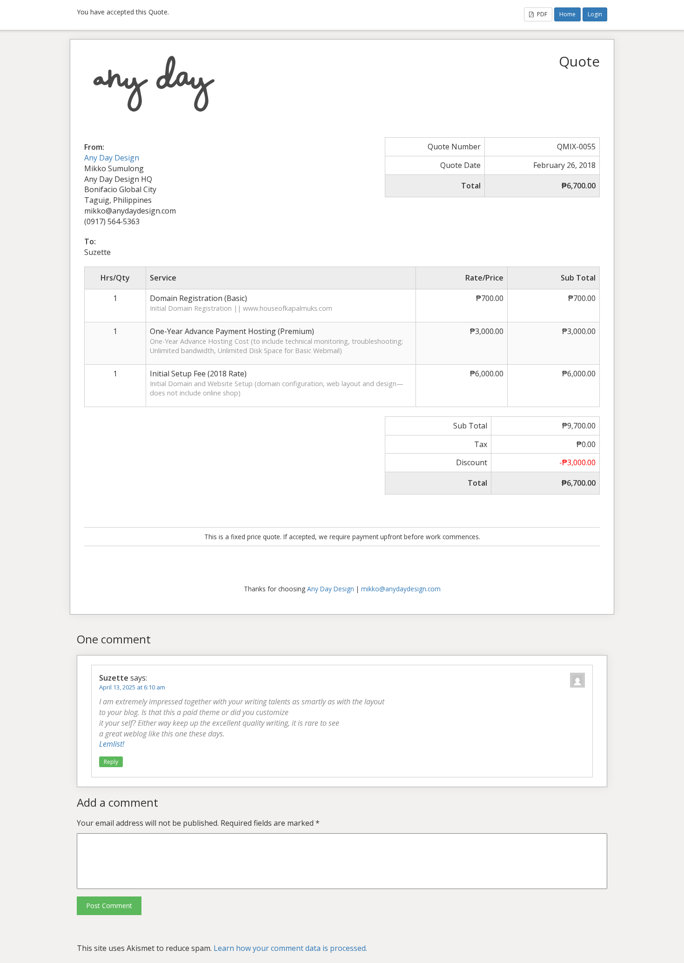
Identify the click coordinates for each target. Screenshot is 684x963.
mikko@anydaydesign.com (401, 588)
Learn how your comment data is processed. (290, 948)
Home (567, 14)
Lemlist (110, 744)
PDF (541, 14)
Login (595, 14)
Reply (111, 762)
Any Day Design (111, 158)
